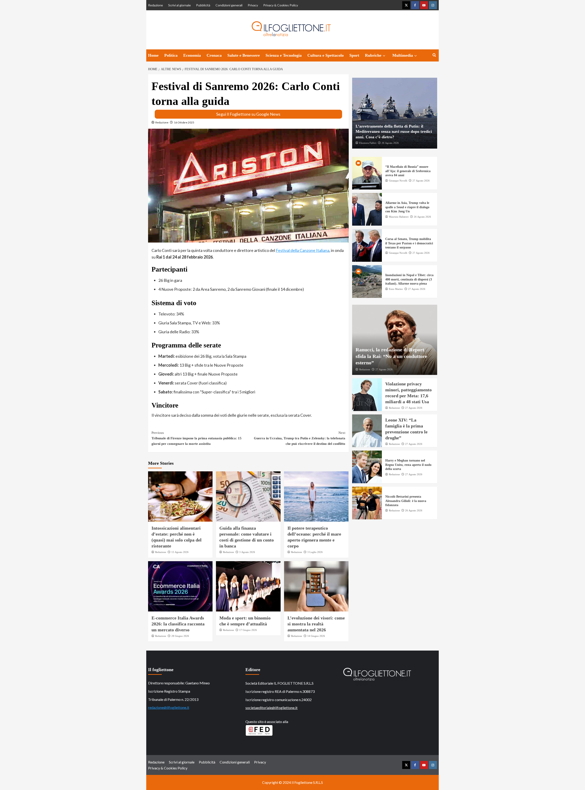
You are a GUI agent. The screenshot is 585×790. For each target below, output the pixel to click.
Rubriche (373, 55)
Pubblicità (203, 5)
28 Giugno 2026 (180, 636)
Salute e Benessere (243, 55)
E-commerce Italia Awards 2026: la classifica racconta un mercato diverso (178, 623)
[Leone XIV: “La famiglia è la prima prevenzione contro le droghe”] (367, 431)
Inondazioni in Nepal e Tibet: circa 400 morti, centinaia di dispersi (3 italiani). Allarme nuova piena (409, 279)
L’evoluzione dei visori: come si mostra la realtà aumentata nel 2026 (316, 623)
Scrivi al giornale (179, 5)
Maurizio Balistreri (399, 216)
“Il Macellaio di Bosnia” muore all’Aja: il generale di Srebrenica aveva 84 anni (408, 171)
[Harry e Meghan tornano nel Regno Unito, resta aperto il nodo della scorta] (367, 467)
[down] (384, 56)
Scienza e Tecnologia (284, 55)
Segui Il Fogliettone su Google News (248, 114)
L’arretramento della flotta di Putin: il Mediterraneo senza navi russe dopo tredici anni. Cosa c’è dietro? (394, 131)
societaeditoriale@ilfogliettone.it (271, 707)
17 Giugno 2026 (248, 630)
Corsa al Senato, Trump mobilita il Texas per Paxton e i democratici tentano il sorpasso (409, 243)
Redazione (155, 5)
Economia (192, 55)
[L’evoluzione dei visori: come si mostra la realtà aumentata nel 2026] (316, 586)
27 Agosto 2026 (421, 180)
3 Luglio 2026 (315, 552)
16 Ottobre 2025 (184, 122)
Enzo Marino (396, 289)
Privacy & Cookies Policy (280, 5)
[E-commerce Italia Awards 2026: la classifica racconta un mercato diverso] (180, 586)
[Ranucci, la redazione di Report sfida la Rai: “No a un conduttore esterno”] (394, 340)
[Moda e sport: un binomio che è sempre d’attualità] (248, 586)
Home (153, 55)
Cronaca (214, 55)
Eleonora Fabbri (367, 142)
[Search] (434, 55)
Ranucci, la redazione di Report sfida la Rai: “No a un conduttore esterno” (391, 356)
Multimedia (402, 55)
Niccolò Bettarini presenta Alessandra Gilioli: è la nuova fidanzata (405, 501)
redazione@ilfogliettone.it (168, 707)
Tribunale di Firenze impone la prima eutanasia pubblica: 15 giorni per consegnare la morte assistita (197, 438)
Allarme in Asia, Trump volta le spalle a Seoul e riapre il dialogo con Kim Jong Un (407, 207)
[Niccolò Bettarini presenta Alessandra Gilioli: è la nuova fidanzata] (367, 503)
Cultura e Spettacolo (325, 55)
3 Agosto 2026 (247, 552)
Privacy (253, 5)
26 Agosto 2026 (390, 142)
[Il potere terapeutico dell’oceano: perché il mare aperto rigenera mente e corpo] (316, 496)
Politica (171, 55)
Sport (354, 55)
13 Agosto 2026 (180, 552)
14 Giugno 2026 (316, 636)
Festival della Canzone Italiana (302, 250)
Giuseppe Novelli (398, 180)
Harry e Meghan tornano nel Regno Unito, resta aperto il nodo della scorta (408, 465)
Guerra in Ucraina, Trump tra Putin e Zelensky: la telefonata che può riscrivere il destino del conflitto (299, 438)
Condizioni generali (228, 5)
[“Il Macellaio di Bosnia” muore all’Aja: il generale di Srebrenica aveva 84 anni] (367, 173)
